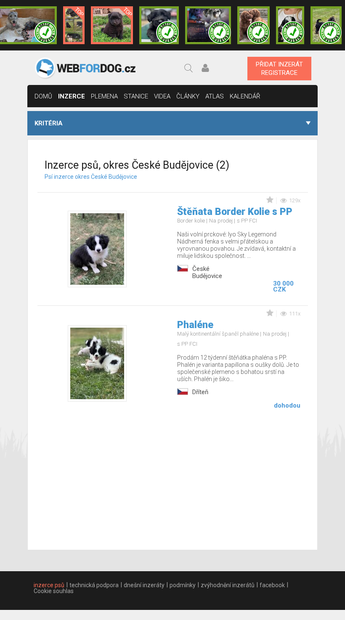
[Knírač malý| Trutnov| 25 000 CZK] (74, 25)
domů (43, 96)
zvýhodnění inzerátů (228, 585)
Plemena (104, 96)
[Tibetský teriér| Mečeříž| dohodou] (290, 25)
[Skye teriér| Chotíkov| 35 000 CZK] (159, 25)
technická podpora (94, 585)
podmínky (183, 585)
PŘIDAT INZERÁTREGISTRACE (279, 69)
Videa (162, 96)
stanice (136, 96)
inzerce (71, 96)
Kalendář (245, 96)
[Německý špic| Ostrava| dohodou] (112, 25)
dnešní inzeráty (144, 585)
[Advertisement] (172, 480)
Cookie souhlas (54, 591)
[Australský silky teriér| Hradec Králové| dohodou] (326, 25)
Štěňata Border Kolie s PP (234, 211)
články (187, 96)
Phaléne (195, 325)
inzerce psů (49, 585)
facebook (272, 585)
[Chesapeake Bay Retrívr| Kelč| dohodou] (253, 25)
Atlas (214, 96)
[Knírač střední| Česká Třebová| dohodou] (208, 25)
